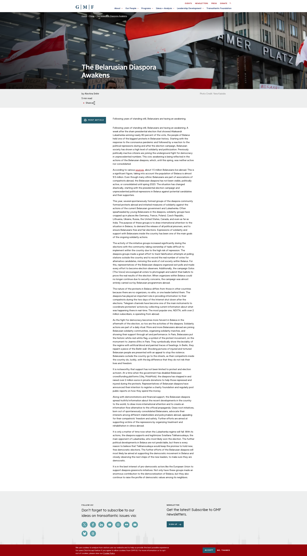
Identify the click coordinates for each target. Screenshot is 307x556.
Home (84, 16)
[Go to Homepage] (85, 7)
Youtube (110, 525)
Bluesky (85, 534)
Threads (93, 534)
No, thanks (223, 550)
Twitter (85, 525)
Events (188, 3)
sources (140, 169)
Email (135, 525)
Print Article (96, 120)
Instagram (118, 525)
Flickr (127, 525)
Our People (130, 8)
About (117, 8)
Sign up (173, 524)
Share (89, 102)
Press (214, 3)
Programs (146, 8)
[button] (230, 3)
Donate (223, 3)
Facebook (93, 525)
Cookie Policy (109, 553)
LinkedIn (101, 525)
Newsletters (201, 3)
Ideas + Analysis (164, 8)
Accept (209, 550)
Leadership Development (189, 8)
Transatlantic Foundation (219, 8)
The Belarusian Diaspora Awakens (111, 16)
